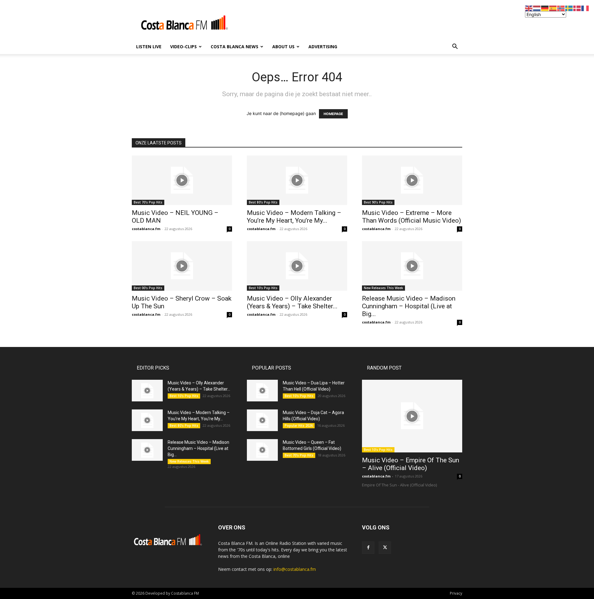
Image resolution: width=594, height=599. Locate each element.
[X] (385, 547)
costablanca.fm (146, 228)
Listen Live (148, 46)
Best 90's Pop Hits (378, 202)
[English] (529, 8)
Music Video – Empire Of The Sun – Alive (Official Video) (410, 464)
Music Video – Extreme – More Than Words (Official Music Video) (411, 216)
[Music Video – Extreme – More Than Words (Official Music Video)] (412, 180)
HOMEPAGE (333, 114)
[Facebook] (368, 547)
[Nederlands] (537, 8)
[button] (454, 47)
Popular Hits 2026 (299, 425)
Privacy (456, 593)
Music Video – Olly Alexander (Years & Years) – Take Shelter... (292, 302)
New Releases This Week (383, 288)
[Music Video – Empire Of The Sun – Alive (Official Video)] (412, 416)
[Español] (553, 8)
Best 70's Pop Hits (148, 202)
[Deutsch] (545, 8)
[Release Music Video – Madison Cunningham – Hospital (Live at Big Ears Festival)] (412, 266)
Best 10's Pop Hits (263, 288)
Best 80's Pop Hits (263, 202)
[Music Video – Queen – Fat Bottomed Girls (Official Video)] (262, 450)
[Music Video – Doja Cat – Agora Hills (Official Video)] (262, 420)
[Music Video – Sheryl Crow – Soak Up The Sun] (182, 266)
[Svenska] (569, 8)
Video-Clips (183, 46)
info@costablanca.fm (294, 569)
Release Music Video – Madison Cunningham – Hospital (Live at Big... (408, 306)
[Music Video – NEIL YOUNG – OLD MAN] (182, 180)
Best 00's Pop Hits (148, 288)
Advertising (322, 46)
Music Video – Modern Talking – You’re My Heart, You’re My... (294, 216)
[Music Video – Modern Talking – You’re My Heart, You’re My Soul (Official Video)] (297, 180)
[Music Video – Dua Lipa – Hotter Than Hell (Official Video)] (262, 390)
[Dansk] (577, 8)
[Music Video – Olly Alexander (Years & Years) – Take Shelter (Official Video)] (297, 266)
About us (283, 46)
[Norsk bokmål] (561, 8)
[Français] (585, 8)
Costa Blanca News (234, 46)
